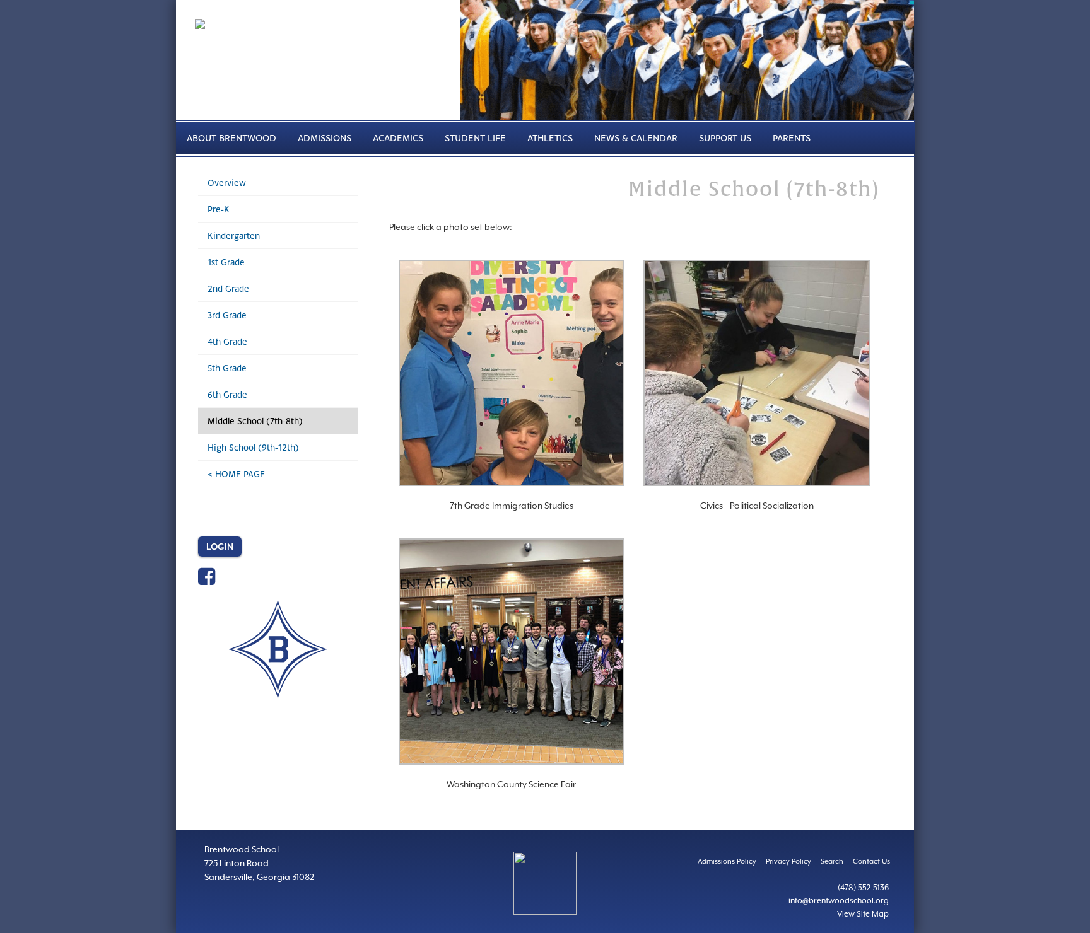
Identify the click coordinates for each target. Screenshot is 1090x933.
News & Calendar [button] (635, 137)
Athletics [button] (550, 137)
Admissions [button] (324, 137)
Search (832, 861)
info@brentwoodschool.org (838, 900)
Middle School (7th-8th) (255, 421)
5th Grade (227, 368)
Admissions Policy (727, 861)
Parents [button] (792, 137)
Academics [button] (398, 137)
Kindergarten (234, 235)
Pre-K (219, 209)
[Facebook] (206, 581)
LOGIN (219, 547)
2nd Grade (228, 288)
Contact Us (871, 861)
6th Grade (227, 394)
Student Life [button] (475, 137)
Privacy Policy (788, 861)
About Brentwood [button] (231, 137)
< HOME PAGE (236, 474)
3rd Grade (227, 315)
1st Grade (226, 262)
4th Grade (227, 341)
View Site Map (863, 914)
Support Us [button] (725, 137)
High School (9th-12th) (253, 447)
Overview (227, 182)
